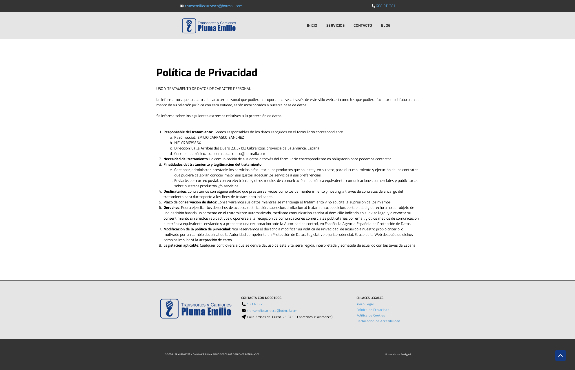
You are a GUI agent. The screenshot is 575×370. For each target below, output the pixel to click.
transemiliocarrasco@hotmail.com (214, 6)
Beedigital (406, 354)
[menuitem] (312, 25)
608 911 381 (385, 6)
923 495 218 (256, 304)
